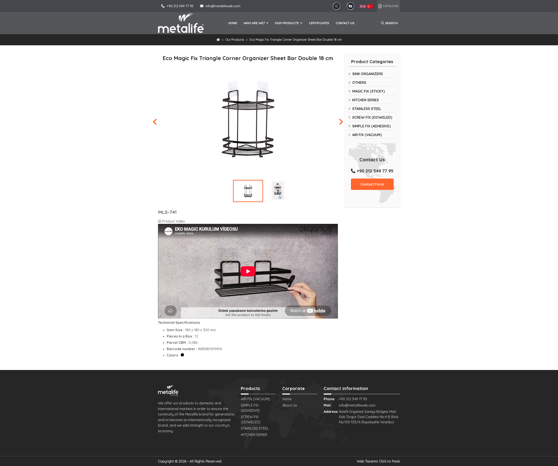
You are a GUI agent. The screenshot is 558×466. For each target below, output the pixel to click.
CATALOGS (390, 6)
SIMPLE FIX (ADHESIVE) (371, 126)
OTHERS (359, 82)
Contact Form (372, 184)
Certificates (319, 23)
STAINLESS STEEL (366, 108)
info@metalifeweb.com (223, 6)
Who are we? (255, 23)
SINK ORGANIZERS (367, 74)
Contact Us (345, 23)
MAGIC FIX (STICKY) (368, 91)
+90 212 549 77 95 (180, 6)
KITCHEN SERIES (365, 100)
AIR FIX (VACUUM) (367, 135)
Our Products (287, 23)
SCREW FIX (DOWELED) (372, 117)
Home (232, 23)
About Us (289, 405)
